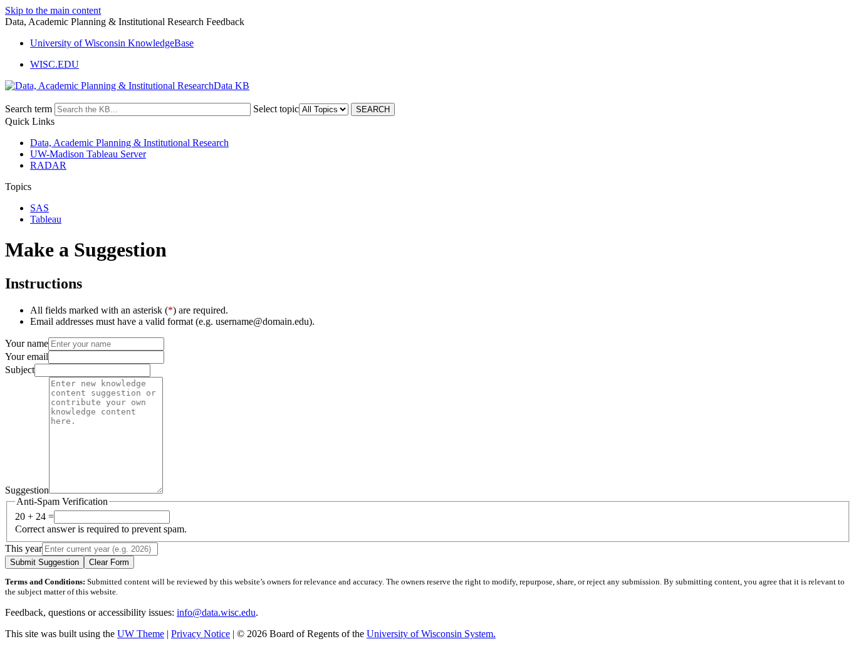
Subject (19, 369)
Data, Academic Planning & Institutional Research (129, 142)
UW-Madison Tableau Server (88, 154)
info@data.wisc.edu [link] (216, 612)
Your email (26, 356)
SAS (39, 208)
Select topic (276, 108)
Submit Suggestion (44, 562)
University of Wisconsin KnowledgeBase (112, 43)
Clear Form (109, 562)
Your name (26, 343)
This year (23, 548)
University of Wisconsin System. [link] (431, 633)
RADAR (48, 165)
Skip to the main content (53, 10)
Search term (28, 108)
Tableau (45, 219)
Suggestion (27, 490)
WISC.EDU (54, 64)
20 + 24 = (34, 516)
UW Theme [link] (140, 633)
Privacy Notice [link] (200, 633)
